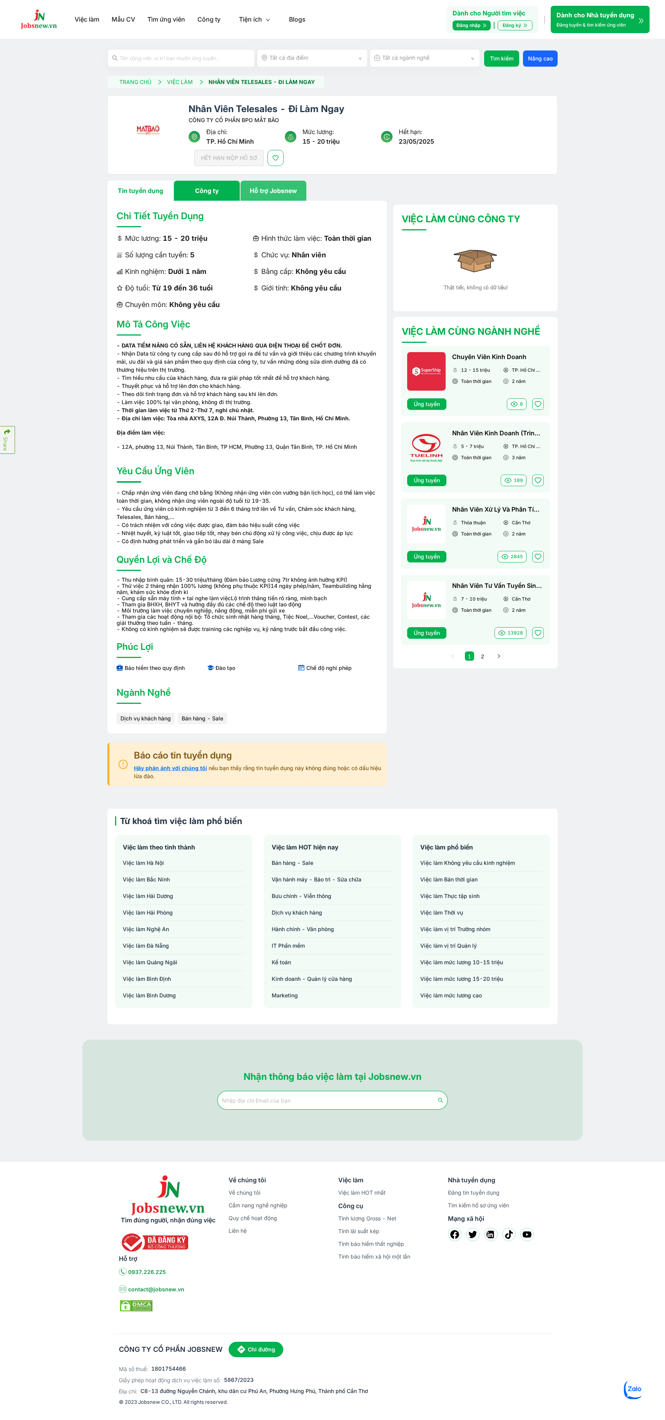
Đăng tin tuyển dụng (474, 1192)
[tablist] (247, 191)
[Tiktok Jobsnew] (509, 1234)
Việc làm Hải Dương (148, 896)
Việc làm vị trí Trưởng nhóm (455, 929)
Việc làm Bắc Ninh (146, 879)
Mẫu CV (123, 19)
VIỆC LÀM (180, 82)
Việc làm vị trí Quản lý (448, 945)
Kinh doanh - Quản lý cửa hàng (312, 978)
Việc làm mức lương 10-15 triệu (461, 962)
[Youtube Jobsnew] (527, 1234)
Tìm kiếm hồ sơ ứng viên (478, 1205)
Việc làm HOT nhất (362, 1192)
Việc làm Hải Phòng (148, 912)
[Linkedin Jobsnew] (491, 1234)
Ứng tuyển (427, 404)
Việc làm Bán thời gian (449, 879)
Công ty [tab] (207, 191)
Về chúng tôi (244, 1192)
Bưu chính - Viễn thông (301, 896)
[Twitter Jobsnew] (473, 1234)
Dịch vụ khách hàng (145, 718)
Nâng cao (540, 58)
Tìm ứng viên (166, 19)
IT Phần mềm (288, 945)
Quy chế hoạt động (253, 1218)
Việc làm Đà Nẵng (146, 945)
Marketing (285, 995)
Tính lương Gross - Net (367, 1218)
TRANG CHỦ (135, 82)
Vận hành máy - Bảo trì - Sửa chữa (316, 879)
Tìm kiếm (501, 58)
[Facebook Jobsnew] (454, 1234)
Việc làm (87, 19)
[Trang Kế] (498, 656)
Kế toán (281, 962)
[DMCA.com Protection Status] (136, 1305)
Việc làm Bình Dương (149, 995)
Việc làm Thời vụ (441, 912)
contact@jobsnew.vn (156, 1289)
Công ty (209, 19)
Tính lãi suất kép (358, 1231)
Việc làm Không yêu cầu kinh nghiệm (467, 862)
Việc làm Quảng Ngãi (150, 962)
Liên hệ (238, 1230)
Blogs (297, 19)
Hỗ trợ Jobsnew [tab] (273, 191)
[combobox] (312, 58)
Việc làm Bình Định (147, 978)
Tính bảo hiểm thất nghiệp (371, 1243)
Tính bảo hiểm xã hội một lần (374, 1256)
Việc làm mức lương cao (451, 995)
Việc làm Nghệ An (146, 929)
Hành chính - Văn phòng (303, 929)
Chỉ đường (261, 1349)
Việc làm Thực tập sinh (450, 896)
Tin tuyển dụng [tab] (140, 191)
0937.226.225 (147, 1272)
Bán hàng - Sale (202, 718)
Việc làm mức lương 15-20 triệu (461, 978)
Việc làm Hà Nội (143, 862)
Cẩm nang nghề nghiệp (258, 1205)
